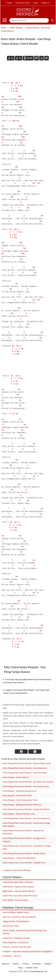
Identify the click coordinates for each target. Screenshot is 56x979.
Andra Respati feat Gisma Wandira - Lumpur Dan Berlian (26, 809)
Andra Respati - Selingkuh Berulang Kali (19, 791)
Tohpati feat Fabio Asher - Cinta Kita (18, 882)
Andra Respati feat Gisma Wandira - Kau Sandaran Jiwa (26, 786)
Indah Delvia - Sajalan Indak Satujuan (18, 886)
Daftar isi (45, 3)
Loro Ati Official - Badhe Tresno (16, 912)
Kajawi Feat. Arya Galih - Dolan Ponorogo (20, 895)
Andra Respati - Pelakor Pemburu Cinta (19, 814)
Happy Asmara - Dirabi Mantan (16, 921)
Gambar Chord (32, 968)
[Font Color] (46, 58)
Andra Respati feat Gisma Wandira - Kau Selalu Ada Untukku (28, 782)
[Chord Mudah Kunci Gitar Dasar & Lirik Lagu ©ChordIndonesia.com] (28, 15)
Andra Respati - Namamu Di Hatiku (17, 795)
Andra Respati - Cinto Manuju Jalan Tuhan (20, 800)
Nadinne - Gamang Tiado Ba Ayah (17, 947)
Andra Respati (16, 27)
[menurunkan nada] (10, 58)
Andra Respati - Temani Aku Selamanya (19, 858)
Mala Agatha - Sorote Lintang (15, 900)
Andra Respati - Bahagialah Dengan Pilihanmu (22, 804)
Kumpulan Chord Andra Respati (17, 870)
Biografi (48, 964)
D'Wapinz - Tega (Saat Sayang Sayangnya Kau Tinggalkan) (27, 951)
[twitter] (34, 751)
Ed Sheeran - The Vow (12, 956)
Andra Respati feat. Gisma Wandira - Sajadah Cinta (24, 862)
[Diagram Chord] (36, 58)
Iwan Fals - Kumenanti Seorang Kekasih (19, 917)
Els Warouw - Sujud (11, 926)
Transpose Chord (22, 3)
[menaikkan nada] (18, 58)
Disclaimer (36, 964)
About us (5, 964)
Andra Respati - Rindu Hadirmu (16, 777)
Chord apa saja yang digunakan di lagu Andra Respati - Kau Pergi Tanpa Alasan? (27, 681)
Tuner (35, 3)
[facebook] (21, 751)
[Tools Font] (41, 58)
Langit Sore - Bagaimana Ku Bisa (16, 938)
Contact (16, 964)
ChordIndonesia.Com (38, 971)
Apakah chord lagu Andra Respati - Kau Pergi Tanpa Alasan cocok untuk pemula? (26, 691)
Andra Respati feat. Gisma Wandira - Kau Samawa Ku (25, 768)
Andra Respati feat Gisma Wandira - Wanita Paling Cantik (27, 763)
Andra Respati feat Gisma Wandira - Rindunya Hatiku (25, 772)
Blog (20, 968)
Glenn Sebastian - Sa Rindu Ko (16, 942)
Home (9, 3)
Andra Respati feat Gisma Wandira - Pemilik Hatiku (24, 853)
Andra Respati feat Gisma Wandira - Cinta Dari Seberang (26, 818)
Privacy (26, 964)
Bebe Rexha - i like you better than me (19, 891)
